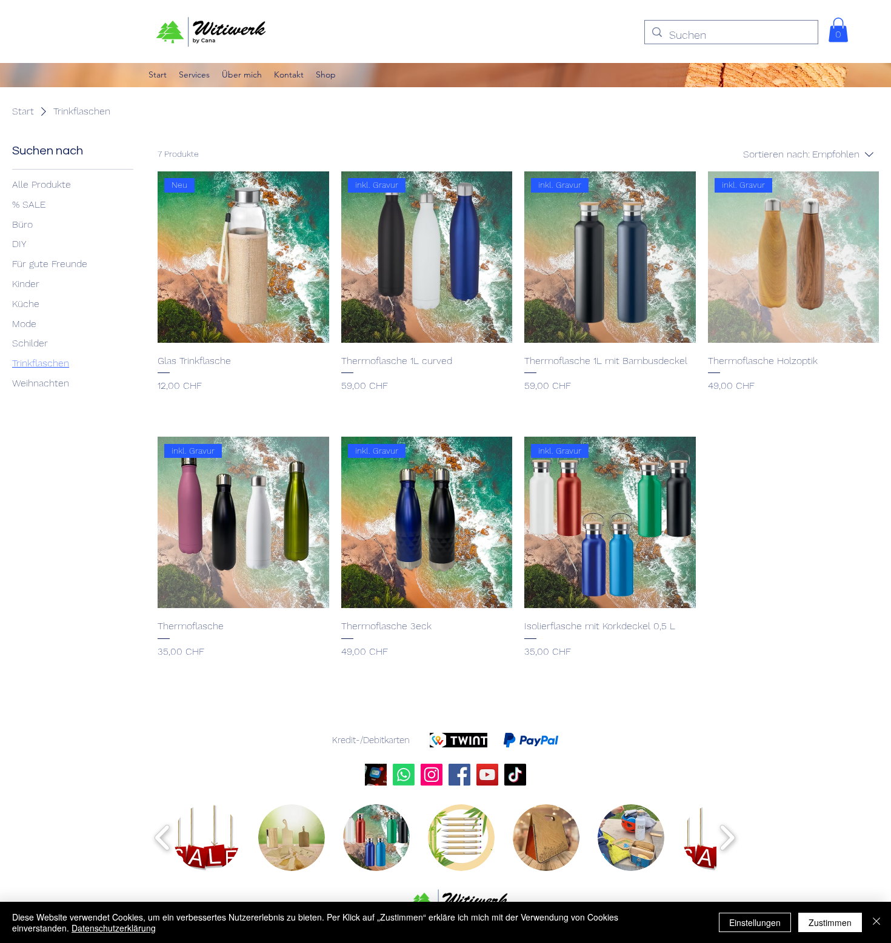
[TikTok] (515, 775)
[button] (838, 30)
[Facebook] (459, 775)
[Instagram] (431, 775)
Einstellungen (755, 922)
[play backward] (162, 838)
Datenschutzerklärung (114, 928)
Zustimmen (830, 922)
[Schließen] (876, 922)
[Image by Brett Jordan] (376, 775)
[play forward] (727, 838)
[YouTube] (487, 775)
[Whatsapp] (404, 775)
